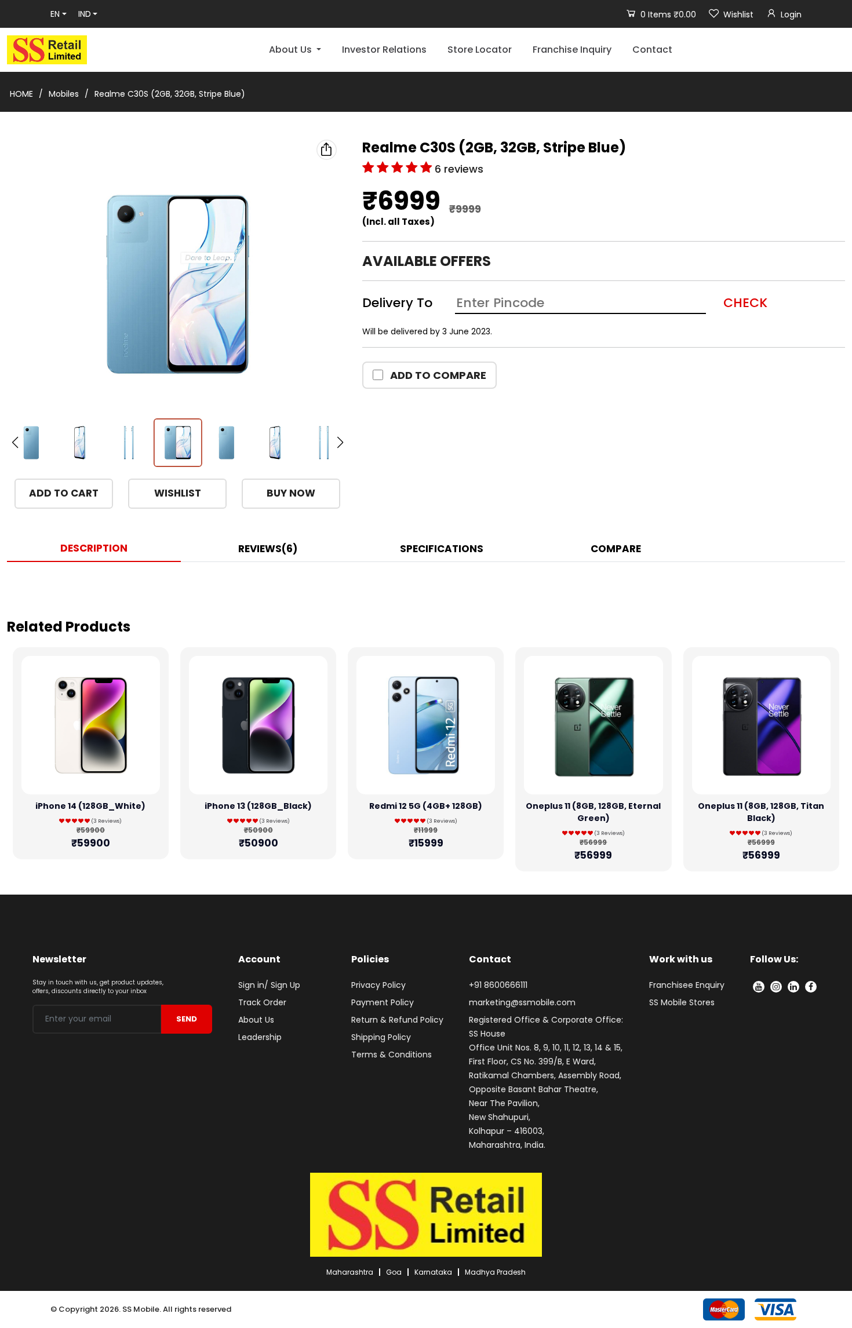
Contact (652, 49)
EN (55, 14)
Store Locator (479, 49)
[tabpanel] (426, 585)
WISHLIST (177, 493)
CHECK (745, 303)
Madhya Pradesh (495, 1272)
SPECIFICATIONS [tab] (441, 549)
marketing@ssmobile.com (522, 1002)
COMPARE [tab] (616, 549)
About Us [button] (291, 49)
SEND (186, 1018)
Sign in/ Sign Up (269, 985)
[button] (340, 442)
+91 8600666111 (498, 985)
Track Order (262, 1002)
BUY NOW (291, 493)
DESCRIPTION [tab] (94, 548)
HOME (21, 94)
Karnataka (433, 1272)
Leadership (260, 1037)
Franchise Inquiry (572, 49)
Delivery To (397, 303)
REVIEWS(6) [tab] (267, 549)
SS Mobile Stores (682, 1002)
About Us (256, 1020)
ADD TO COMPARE (437, 375)
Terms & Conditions (391, 1054)
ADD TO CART (64, 493)
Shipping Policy (381, 1037)
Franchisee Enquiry (686, 985)
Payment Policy (382, 1002)
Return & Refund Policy (397, 1020)
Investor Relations (384, 49)
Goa (394, 1272)
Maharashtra (349, 1272)
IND (84, 14)
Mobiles (64, 94)
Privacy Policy (378, 985)
